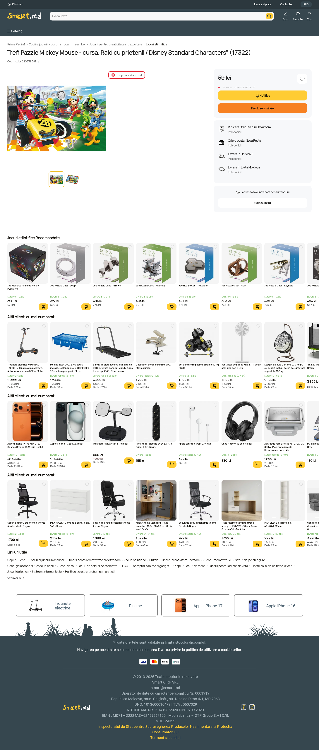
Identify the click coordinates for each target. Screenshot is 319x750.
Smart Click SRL (29, 748)
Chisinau (17, 4)
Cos (309, 19)
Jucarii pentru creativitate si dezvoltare (115, 44)
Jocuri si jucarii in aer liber (68, 44)
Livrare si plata (262, 4)
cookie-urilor (231, 650)
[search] (269, 16)
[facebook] (243, 707)
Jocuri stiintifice (156, 44)
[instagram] (252, 707)
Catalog (16, 31)
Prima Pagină (16, 44)
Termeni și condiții (165, 737)
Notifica (265, 95)
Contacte (286, 4)
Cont (286, 19)
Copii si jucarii (38, 44)
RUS (306, 4)
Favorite (298, 19)
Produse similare (262, 108)
